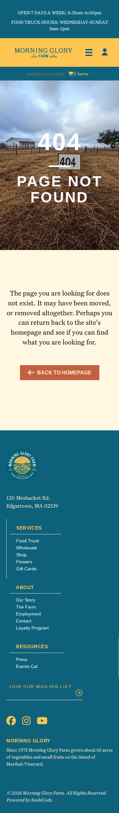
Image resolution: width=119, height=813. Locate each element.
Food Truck (27, 540)
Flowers (24, 561)
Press (21, 659)
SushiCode (41, 800)
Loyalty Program (32, 627)
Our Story (25, 599)
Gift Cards (26, 568)
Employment (28, 613)
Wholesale (26, 547)
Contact (23, 620)
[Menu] (89, 52)
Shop (21, 554)
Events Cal (26, 666)
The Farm (26, 606)
